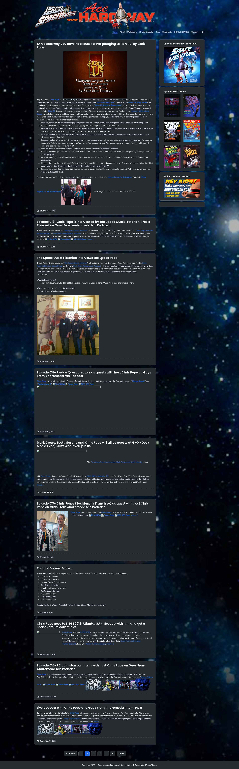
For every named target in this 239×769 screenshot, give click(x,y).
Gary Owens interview (50, 585)
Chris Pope (54, 99)
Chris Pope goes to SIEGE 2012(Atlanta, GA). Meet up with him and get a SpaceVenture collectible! (91, 625)
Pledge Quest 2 (44, 384)
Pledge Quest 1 (138, 381)
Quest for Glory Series (137, 102)
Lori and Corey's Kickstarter (120, 177)
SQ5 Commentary (48, 594)
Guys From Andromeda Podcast (67, 233)
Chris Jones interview (50, 579)
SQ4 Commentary (48, 596)
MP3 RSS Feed (79, 239)
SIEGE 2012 (85, 632)
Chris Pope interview (49, 576)
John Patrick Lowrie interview (53, 588)
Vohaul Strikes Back (72, 718)
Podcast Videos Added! (54, 568)
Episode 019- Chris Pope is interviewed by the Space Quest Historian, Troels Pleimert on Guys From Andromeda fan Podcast (93, 223)
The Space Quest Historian (75, 230)
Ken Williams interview (50, 591)
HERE (96, 721)
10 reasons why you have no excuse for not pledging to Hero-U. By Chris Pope (91, 45)
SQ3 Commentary (48, 599)
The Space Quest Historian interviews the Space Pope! (77, 258)
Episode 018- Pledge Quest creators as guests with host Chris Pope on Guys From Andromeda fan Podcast (94, 374)
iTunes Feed (65, 239)
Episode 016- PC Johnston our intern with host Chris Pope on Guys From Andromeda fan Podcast (91, 667)
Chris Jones (106, 512)
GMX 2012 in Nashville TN (97, 476)
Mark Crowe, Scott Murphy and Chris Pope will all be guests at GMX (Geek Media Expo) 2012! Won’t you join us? (93, 444)
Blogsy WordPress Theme (146, 765)
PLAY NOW (52, 239)
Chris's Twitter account (95, 644)
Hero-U (51, 111)
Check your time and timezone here (118, 283)
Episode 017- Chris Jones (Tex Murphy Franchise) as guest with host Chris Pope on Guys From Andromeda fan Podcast (93, 505)
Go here (44, 274)
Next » (121, 754)
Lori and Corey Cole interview (53, 582)
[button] (203, 32)
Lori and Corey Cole (105, 102)
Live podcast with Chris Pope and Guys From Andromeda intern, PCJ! (89, 708)
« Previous (70, 754)
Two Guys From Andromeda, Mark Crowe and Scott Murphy (116, 462)
